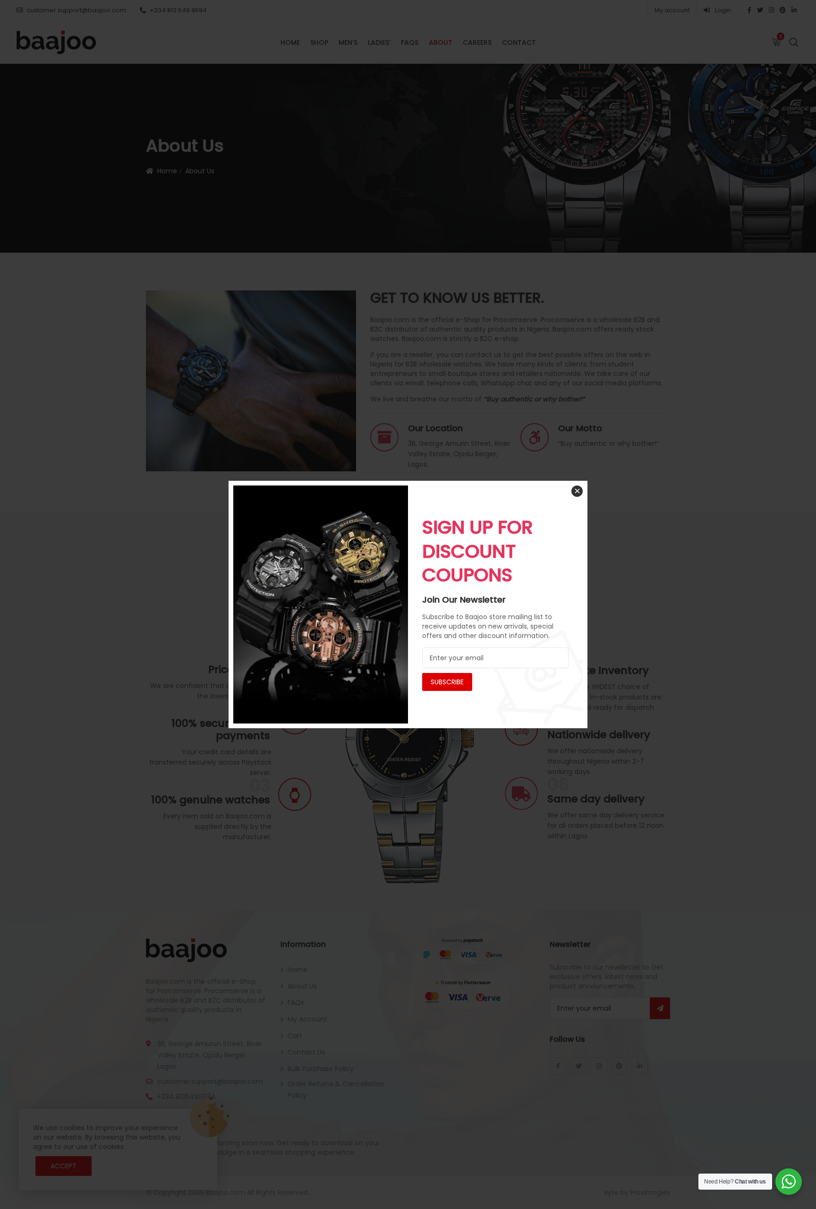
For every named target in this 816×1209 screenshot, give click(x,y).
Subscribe (447, 682)
